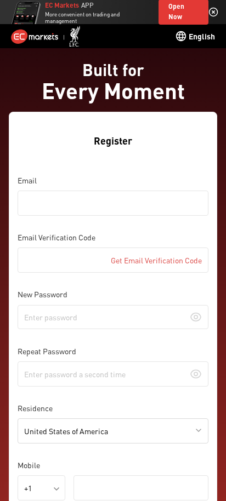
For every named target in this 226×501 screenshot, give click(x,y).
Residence (35, 408)
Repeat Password (47, 351)
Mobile (29, 465)
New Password (42, 294)
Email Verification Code (56, 237)
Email (27, 180)
